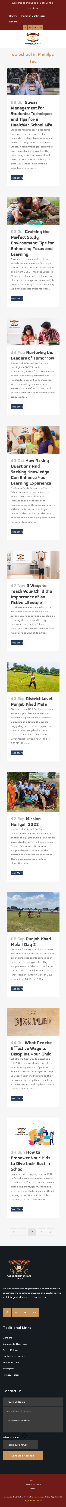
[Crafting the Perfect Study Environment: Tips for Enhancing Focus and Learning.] (33, 211)
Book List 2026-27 (14, 1356)
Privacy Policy (11, 1374)
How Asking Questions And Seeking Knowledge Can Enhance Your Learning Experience (31, 472)
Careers (7, 1337)
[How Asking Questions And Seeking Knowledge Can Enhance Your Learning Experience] (33, 440)
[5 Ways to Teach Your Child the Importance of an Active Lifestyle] (33, 565)
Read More (17, 177)
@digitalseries (34, 1500)
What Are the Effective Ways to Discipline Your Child (31, 1048)
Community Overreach (15, 1343)
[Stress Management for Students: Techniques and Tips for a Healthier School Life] (33, 81)
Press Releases (12, 1350)
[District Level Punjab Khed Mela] (33, 677)
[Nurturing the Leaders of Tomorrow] (33, 331)
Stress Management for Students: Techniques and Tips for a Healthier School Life (32, 114)
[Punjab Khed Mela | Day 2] (33, 912)
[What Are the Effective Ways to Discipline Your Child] (33, 1022)
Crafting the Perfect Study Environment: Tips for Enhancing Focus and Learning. (32, 243)
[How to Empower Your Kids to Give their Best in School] (33, 1131)
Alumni (13, 15)
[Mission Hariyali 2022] (33, 792)
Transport (8, 1368)
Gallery (13, 21)
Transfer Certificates (33, 15)
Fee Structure (11, 1362)
